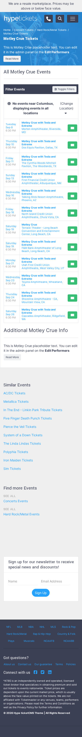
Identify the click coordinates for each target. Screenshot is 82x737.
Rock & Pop (69, 626)
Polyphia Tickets (15, 452)
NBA (31, 626)
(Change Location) (66, 106)
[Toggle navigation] (73, 19)
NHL (42, 626)
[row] (41, 127)
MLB (19, 626)
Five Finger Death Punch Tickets (27, 418)
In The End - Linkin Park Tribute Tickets (32, 410)
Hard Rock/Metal (17, 633)
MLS (53, 626)
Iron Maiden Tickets (18, 460)
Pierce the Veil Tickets (19, 427)
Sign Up (41, 593)
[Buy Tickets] (72, 128)
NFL (8, 626)
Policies (71, 664)
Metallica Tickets (15, 401)
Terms (59, 664)
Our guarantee (43, 664)
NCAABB (69, 640)
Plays (11, 640)
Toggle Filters (65, 89)
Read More (12, 58)
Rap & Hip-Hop (42, 633)
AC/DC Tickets (14, 393)
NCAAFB (49, 640)
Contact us (24, 664)
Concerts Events (15, 501)
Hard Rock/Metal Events (21, 514)
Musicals (29, 640)
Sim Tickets (12, 468)
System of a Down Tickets (22, 435)
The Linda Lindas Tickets (22, 443)
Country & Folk (66, 633)
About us (9, 664)
